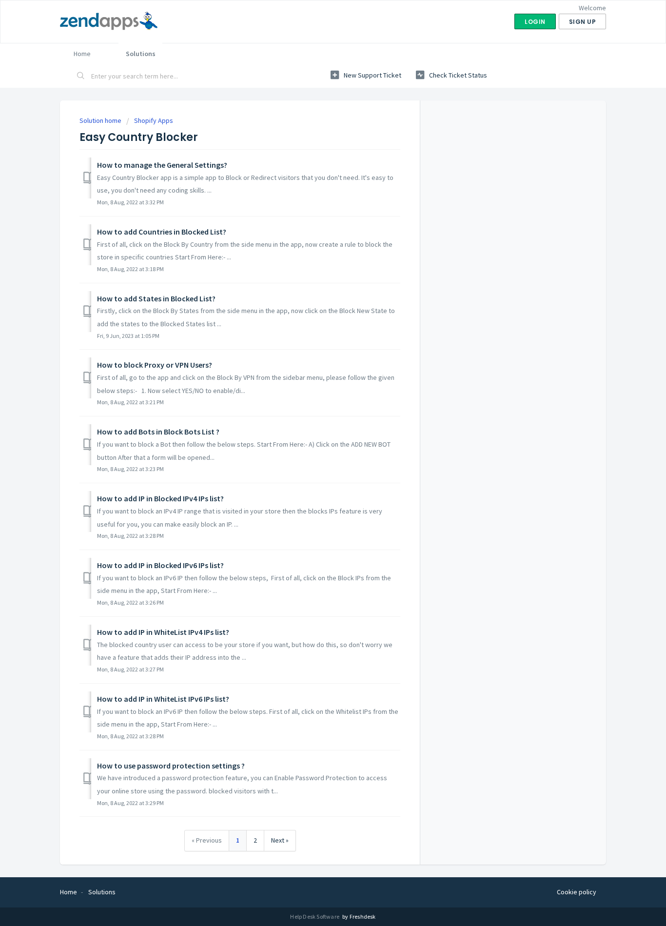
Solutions (141, 53)
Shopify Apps (153, 120)
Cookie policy (576, 891)
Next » (280, 840)
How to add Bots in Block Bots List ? (158, 431)
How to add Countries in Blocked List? (161, 231)
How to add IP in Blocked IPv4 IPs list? (160, 498)
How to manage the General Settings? (162, 165)
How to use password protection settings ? (171, 765)
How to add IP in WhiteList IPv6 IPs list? (163, 699)
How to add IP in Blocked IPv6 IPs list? (160, 565)
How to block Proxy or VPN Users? (154, 365)
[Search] (81, 76)
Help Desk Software (315, 916)
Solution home (101, 120)
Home (82, 53)
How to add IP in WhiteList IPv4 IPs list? (163, 632)
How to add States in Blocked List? (156, 298)
